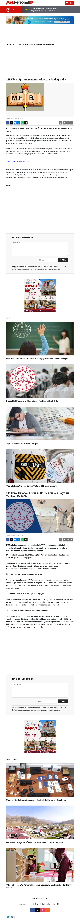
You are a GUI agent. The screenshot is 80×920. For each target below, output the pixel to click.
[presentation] (13, 10)
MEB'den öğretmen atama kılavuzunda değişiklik (39, 44)
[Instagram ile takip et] (42, 910)
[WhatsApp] (22, 122)
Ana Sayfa (12, 44)
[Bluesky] (15, 122)
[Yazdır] (60, 122)
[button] (64, 122)
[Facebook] (7, 122)
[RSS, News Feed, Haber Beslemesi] (47, 910)
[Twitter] (11, 122)
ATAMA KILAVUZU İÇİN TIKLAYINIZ (18, 162)
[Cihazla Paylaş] (26, 122)
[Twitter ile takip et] (37, 910)
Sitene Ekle (56, 904)
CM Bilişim (13, 917)
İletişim (37, 904)
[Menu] (67, 3)
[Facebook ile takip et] (32, 910)
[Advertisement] (40, 63)
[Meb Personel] (19, 3)
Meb (19, 44)
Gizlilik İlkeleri (46, 904)
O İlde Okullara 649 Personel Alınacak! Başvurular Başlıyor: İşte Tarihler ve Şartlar (44, 10)
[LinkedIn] (18, 122)
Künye (30, 904)
